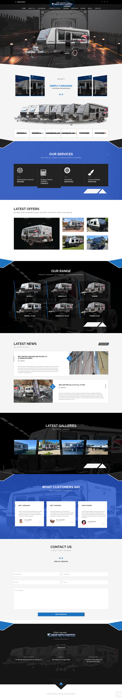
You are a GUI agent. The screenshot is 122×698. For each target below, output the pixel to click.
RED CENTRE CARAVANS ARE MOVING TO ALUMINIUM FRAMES (32, 357)
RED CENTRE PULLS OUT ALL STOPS (72, 385)
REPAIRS (66, 8)
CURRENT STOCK (54, 8)
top (61, 685)
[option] (21, 133)
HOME (24, 8)
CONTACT (98, 8)
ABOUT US (31, 8)
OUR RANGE (42, 8)
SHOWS (83, 8)
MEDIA (90, 8)
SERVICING (74, 8)
